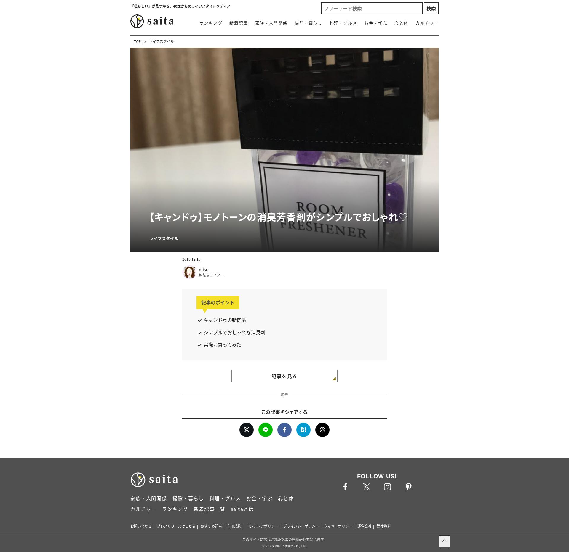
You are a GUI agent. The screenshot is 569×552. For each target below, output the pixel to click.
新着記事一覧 (209, 508)
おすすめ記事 (211, 526)
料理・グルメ (343, 23)
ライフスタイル (161, 41)
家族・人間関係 (271, 23)
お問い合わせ (141, 526)
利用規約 (234, 526)
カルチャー (427, 23)
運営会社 (364, 526)
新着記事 (238, 23)
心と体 (401, 23)
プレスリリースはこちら (176, 526)
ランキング (210, 23)
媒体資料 (384, 526)
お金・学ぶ (375, 23)
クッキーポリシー (338, 526)
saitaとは (242, 508)
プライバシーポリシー (301, 526)
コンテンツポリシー (262, 526)
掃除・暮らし (308, 23)
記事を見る (284, 376)
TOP (137, 41)
